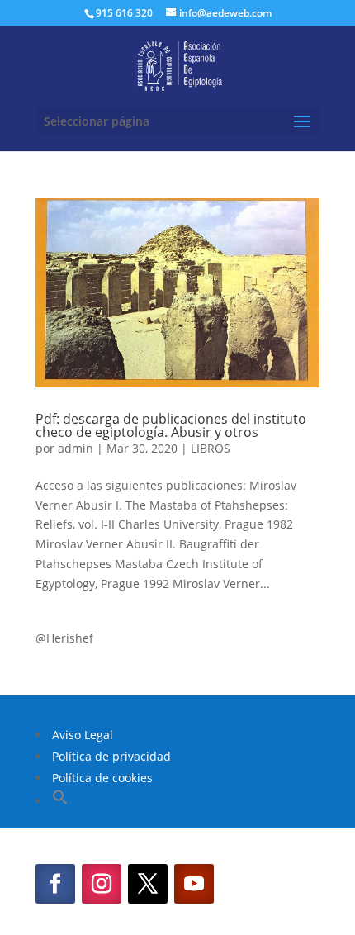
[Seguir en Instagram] (101, 884)
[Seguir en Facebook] (55, 884)
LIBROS (210, 448)
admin (75, 448)
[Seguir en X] (148, 884)
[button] (60, 801)
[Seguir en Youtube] (194, 884)
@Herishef (64, 638)
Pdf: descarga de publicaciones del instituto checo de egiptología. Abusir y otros (171, 425)
